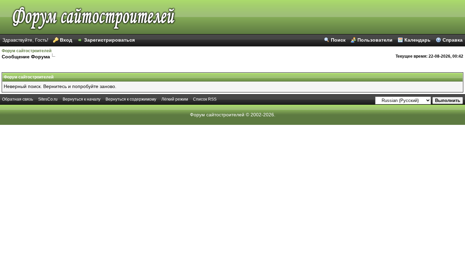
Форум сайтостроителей (26, 50)
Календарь (417, 40)
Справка (453, 40)
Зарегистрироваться (109, 40)
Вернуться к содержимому (131, 99)
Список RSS (205, 99)
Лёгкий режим (174, 99)
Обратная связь (17, 99)
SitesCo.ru (48, 99)
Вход (66, 40)
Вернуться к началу (81, 99)
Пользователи (374, 40)
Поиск (338, 40)
